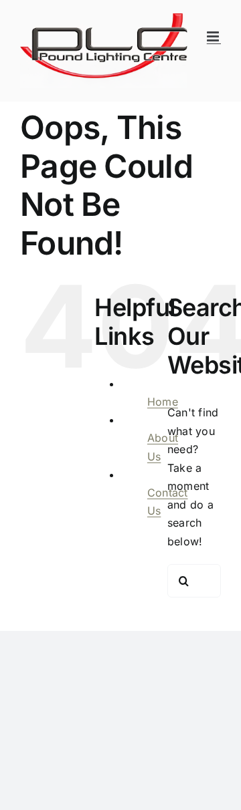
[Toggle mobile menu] (214, 36)
